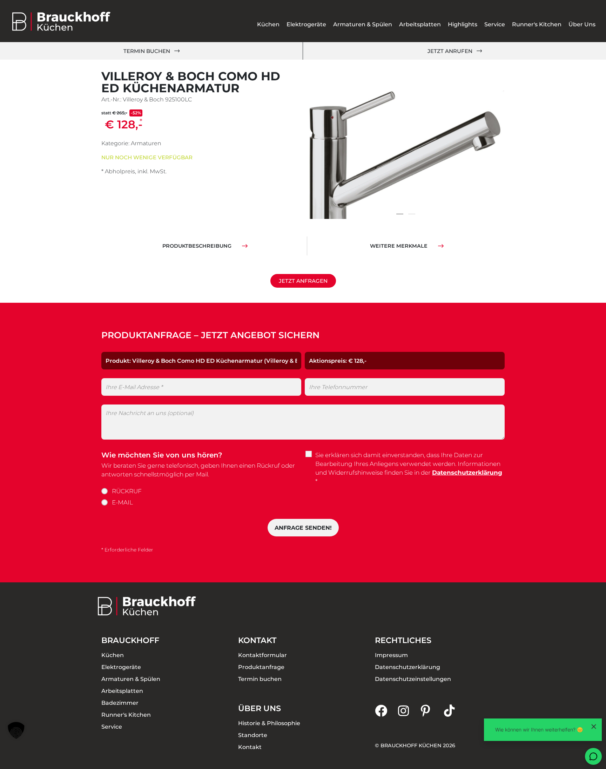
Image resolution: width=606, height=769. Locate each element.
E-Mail (122, 502)
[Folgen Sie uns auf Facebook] (386, 710)
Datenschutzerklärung (467, 472)
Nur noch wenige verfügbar (147, 157)
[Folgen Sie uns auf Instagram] (409, 710)
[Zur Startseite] (61, 21)
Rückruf (127, 491)
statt (121, 112)
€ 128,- (123, 124)
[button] (400, 214)
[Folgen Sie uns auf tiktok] (455, 710)
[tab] (205, 245)
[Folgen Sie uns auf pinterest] (432, 710)
